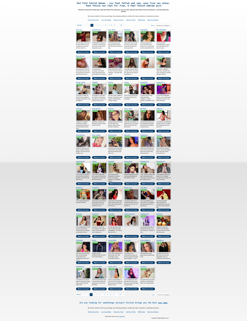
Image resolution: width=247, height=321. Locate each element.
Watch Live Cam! (83, 52)
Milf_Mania (143, 108)
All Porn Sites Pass (93, 20)
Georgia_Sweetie (80, 82)
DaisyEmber (95, 214)
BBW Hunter (141, 20)
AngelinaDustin (144, 214)
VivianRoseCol (80, 266)
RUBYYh (110, 82)
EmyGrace (143, 56)
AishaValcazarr (112, 187)
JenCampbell (144, 30)
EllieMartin (159, 108)
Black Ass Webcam (152, 20)
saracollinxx (143, 187)
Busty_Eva (79, 30)
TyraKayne (79, 214)
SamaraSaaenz (128, 266)
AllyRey (94, 161)
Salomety (159, 135)
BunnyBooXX (144, 82)
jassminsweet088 (97, 266)
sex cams (162, 303)
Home (152, 25)
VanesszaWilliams (145, 240)
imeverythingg (128, 161)
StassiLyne (127, 30)
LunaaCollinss (160, 56)
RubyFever (159, 214)
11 (114, 25)
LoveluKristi (95, 187)
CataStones (143, 266)
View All (79, 25)
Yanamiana (79, 108)
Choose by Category (162, 25)
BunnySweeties (112, 135)
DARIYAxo (111, 108)
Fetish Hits (122, 316)
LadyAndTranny (80, 135)
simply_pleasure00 (129, 214)
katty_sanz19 (112, 30)
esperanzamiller (80, 161)
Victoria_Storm (112, 266)
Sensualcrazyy (96, 56)
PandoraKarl (127, 240)
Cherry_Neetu (128, 108)
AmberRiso (111, 214)
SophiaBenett (160, 240)
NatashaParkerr (96, 108)
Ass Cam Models (106, 20)
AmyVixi (126, 82)
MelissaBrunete (80, 56)
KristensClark (112, 56)
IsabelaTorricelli (96, 30)
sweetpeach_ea (160, 82)
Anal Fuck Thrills (130, 20)
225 (121, 25)
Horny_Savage (96, 135)
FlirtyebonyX (79, 240)
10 (111, 25)
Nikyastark (127, 135)
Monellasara (79, 187)
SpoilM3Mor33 (144, 135)
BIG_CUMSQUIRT (161, 30)
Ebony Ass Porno (118, 20)
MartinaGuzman (160, 161)
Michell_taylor (128, 187)
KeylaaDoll (111, 161)
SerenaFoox (159, 187)
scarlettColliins (112, 240)
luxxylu (94, 240)
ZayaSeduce (127, 56)
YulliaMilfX (95, 82)
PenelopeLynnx (144, 161)
